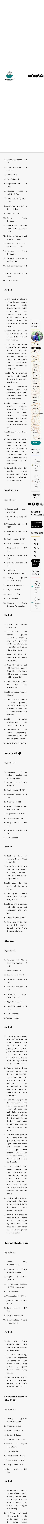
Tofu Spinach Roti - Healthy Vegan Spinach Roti (37, 461)
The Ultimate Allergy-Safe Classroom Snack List (37, 583)
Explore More (36, 563)
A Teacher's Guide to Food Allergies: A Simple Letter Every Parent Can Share (37, 599)
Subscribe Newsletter (36, 524)
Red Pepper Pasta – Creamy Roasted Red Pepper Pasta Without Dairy (37, 477)
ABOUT (36, 443)
